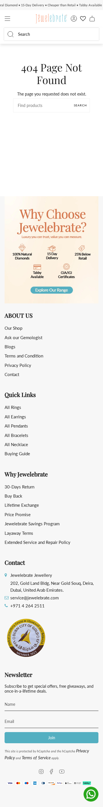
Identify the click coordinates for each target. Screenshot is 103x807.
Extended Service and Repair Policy (37, 542)
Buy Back (13, 495)
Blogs (10, 346)
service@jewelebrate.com (34, 597)
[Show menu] (7, 18)
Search (80, 105)
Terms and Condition (24, 355)
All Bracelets (16, 435)
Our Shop (13, 328)
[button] (51, 249)
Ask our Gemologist (23, 337)
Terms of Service (36, 757)
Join (51, 737)
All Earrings (15, 416)
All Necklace (16, 444)
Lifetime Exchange (22, 505)
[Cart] (92, 18)
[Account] (73, 18)
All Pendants (16, 425)
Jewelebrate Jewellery (31, 575)
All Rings (13, 407)
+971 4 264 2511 (27, 605)
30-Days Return (19, 486)
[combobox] (55, 34)
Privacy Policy (18, 365)
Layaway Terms (19, 533)
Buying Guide (17, 453)
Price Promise (18, 514)
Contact (12, 374)
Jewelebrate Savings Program (32, 523)
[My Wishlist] (83, 18)
